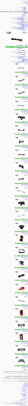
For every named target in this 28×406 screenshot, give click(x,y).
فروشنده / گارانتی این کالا (24, 22)
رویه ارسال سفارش (23, 390)
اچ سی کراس (19, 50)
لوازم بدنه (22, 26)
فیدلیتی (24, 13)
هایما (24, 12)
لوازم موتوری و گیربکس (20, 17)
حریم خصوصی (24, 395)
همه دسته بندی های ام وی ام (19, 19)
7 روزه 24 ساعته (25, 24)
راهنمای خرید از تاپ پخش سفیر (24, 388)
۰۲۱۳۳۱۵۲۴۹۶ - (16, 403)
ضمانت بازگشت (25, 60)
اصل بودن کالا (25, 61)
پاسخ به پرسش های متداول (23, 393)
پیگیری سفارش (24, 396)
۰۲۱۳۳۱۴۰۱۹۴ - (20, 403)
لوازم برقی (19, 48)
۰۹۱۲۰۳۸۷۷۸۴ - (12, 403)
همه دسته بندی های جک (20, 24)
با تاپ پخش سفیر (26, 397)
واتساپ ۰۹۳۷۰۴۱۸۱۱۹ (7, 403)
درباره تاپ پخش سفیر (23, 399)
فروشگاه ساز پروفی (21, 405)
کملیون (24, 14)
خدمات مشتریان (26, 392)
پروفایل (27, 3)
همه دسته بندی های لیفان (20, 29)
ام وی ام (24, 6)
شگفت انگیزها (23, 14)
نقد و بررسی (24, 368)
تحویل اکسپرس (25, 58)
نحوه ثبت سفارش (24, 389)
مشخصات (25, 369)
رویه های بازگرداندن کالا (23, 394)
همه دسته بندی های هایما (20, 58)
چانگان (24, 10)
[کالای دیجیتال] (23, 20)
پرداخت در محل (25, 25)
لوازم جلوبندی (21, 18)
